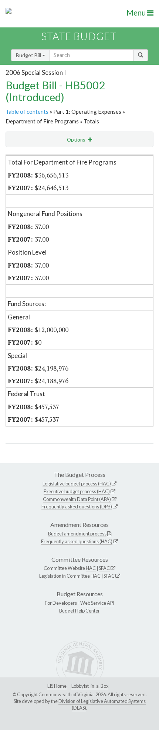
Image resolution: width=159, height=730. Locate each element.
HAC (91, 568)
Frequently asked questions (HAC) (76, 541)
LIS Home (57, 686)
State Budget (78, 36)
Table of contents (27, 111)
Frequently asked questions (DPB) (76, 507)
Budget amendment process (77, 534)
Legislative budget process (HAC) (77, 484)
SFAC (104, 568)
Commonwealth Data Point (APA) (77, 499)
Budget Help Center (79, 611)
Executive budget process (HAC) (77, 491)
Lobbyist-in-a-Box (89, 686)
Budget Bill (29, 55)
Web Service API (97, 603)
